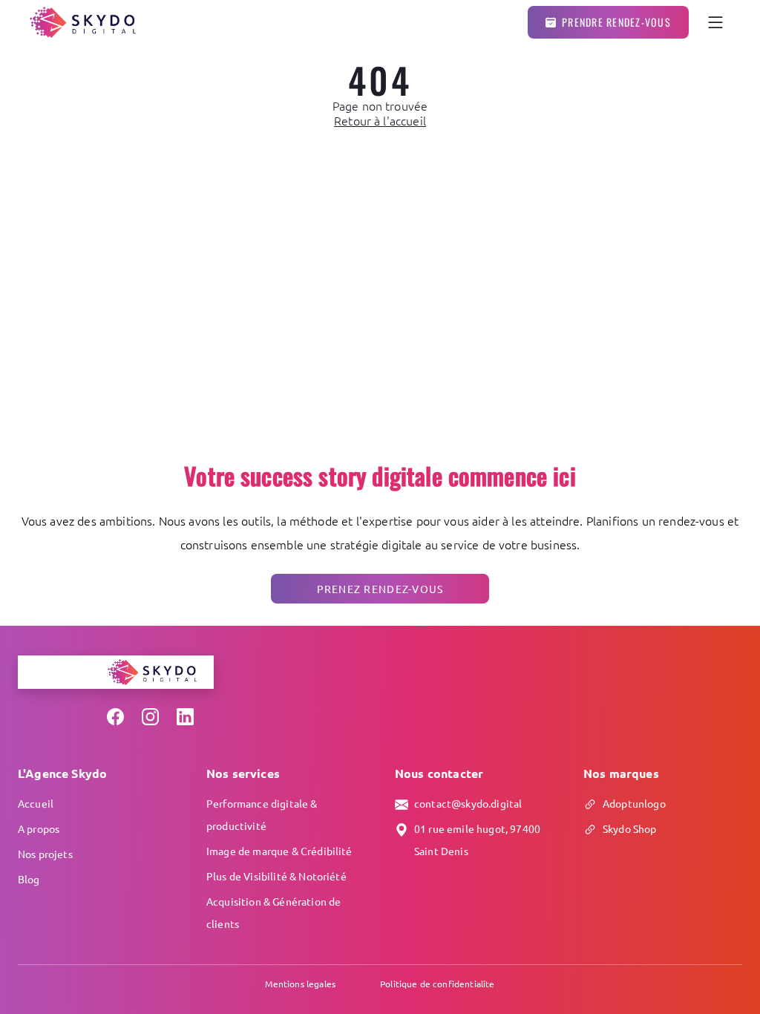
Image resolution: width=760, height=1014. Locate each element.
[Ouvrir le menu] (715, 22)
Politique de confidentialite (437, 984)
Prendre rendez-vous (616, 22)
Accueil (35, 803)
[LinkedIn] (185, 716)
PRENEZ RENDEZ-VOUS (380, 588)
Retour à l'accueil (380, 120)
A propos (38, 828)
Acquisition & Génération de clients (273, 912)
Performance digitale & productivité (262, 814)
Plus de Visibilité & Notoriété (276, 876)
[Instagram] (150, 716)
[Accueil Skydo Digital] (83, 22)
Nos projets (45, 853)
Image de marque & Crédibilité (279, 850)
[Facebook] (115, 716)
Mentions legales (300, 984)
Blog (29, 879)
